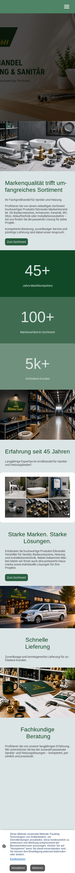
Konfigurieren (17, 859)
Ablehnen (37, 868)
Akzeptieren (18, 868)
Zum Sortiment (16, 242)
